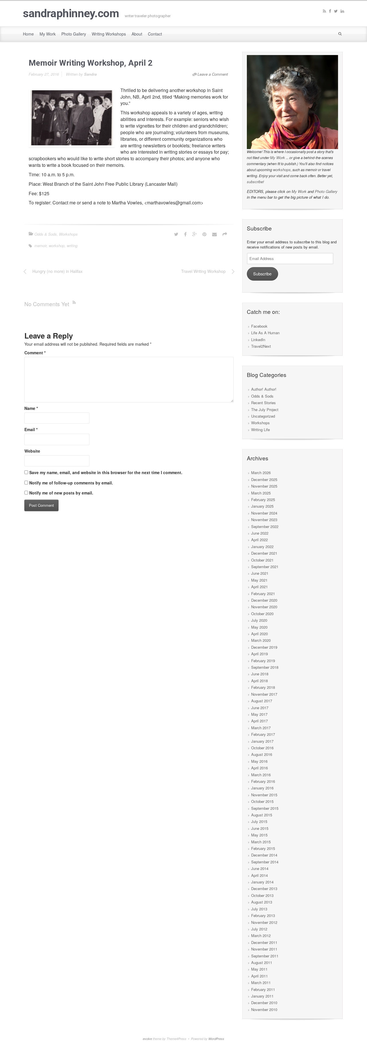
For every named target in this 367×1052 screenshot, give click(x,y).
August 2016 (261, 754)
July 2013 (259, 909)
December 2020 (264, 600)
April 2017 (259, 721)
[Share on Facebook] (185, 234)
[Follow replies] (75, 302)
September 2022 (264, 526)
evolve (147, 1039)
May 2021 (259, 580)
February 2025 (263, 499)
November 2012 (264, 922)
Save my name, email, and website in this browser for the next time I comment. (105, 472)
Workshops (68, 234)
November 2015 (264, 794)
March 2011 (261, 982)
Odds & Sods (45, 234)
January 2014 (262, 882)
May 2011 (259, 969)
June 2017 (259, 707)
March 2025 (261, 493)
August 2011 (261, 962)
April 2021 (259, 586)
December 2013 (264, 888)
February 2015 (263, 848)
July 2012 (259, 929)
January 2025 (262, 506)
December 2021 (264, 553)
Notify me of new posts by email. (61, 493)
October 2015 (262, 801)
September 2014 (264, 862)
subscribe (255, 181)
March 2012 (261, 935)
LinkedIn (258, 339)
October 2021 (262, 560)
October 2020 (262, 613)
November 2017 (264, 694)
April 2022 (259, 539)
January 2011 (262, 996)
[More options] (224, 234)
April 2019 (259, 653)
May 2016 (259, 761)
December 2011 (264, 942)
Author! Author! (263, 389)
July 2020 (259, 620)
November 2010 (264, 1009)
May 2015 (259, 835)
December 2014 (264, 855)
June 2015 (259, 828)
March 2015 (261, 841)
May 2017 (259, 714)
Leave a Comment (213, 74)
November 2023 (264, 519)
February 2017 (263, 734)
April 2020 (259, 633)
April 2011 (259, 976)
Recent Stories (263, 402)
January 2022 (262, 546)
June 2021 (259, 573)
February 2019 (263, 660)
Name (31, 408)
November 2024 (264, 513)
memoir (40, 245)
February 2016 (263, 781)
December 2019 (264, 647)
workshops (282, 169)
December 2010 (264, 1002)
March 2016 (261, 774)
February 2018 (263, 687)
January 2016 (262, 788)
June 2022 (259, 533)
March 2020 (261, 640)
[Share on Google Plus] (194, 234)
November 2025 (264, 486)
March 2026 (261, 472)
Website (32, 451)
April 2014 (259, 875)
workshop (57, 245)
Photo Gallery (326, 191)
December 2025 (264, 479)
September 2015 (264, 808)
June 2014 (259, 868)
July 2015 (259, 821)
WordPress (216, 1039)
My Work (277, 157)
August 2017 (261, 700)
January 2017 (262, 741)
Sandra (90, 74)
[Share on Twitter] (176, 234)
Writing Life (260, 429)
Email (31, 429)
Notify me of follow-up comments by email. (71, 483)
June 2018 (259, 673)
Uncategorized (263, 416)
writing (72, 245)
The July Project (264, 409)
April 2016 (259, 768)
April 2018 (259, 680)
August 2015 (261, 815)
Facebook (259, 326)
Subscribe (262, 274)
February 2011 (263, 989)
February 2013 (263, 915)
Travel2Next (261, 346)
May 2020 (259, 627)
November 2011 (264, 949)
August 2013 (261, 902)
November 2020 (264, 606)
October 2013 (262, 895)
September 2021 (264, 566)
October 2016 (262, 747)
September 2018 (264, 667)
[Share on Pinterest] (204, 234)
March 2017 (261, 727)
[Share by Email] (214, 234)
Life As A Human (265, 332)
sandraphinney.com (71, 13)
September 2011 (264, 956)
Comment (35, 352)
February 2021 (263, 593)
